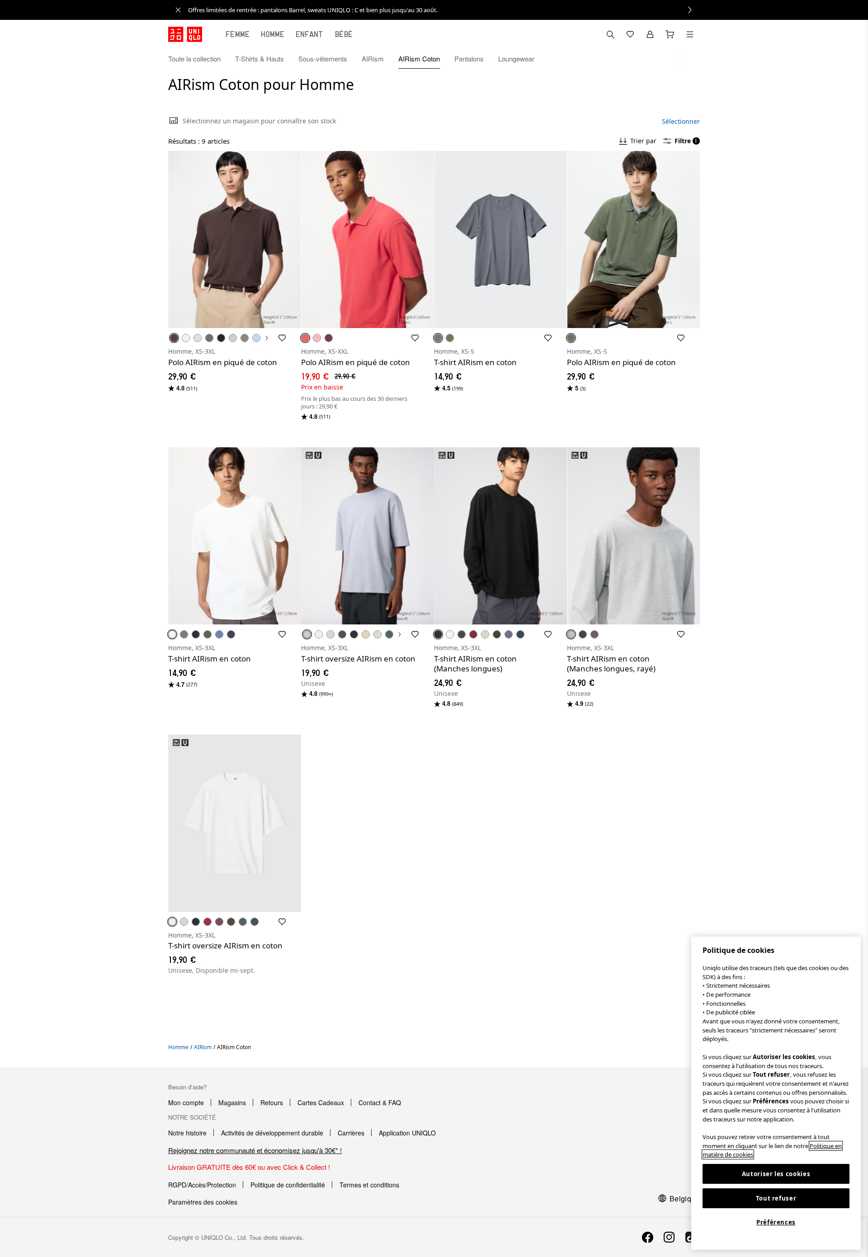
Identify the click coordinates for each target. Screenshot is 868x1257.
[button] (690, 59)
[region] (776, 1093)
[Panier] (670, 34)
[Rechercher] (690, 34)
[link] (444, 10)
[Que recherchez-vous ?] (610, 34)
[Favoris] (630, 34)
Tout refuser (776, 1198)
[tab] (238, 34)
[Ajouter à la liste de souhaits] (282, 338)
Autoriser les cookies (776, 1174)
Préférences (776, 1222)
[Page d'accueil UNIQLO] (185, 34)
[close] (178, 10)
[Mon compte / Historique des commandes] (650, 34)
